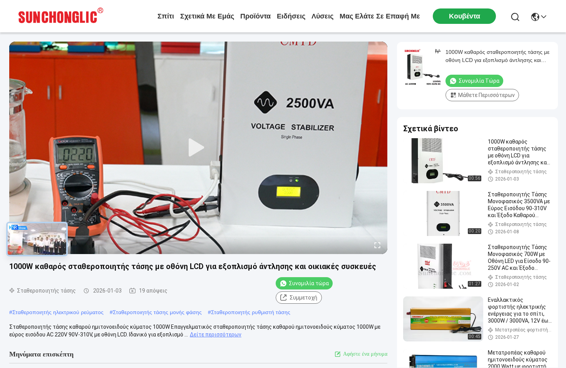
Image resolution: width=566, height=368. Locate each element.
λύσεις (322, 16)
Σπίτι (165, 16)
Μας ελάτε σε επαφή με (380, 16)
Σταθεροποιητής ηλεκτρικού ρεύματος (58, 312)
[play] (198, 147)
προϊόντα (255, 16)
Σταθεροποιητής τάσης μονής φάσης (157, 312)
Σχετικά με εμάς (207, 16)
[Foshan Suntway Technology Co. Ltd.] (60, 16)
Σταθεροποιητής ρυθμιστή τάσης (250, 312)
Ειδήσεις (291, 16)
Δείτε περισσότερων (215, 334)
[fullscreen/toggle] (377, 245)
